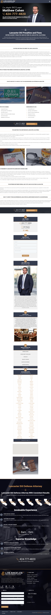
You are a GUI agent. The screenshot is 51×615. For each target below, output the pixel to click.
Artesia (31, 377)
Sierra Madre (31, 429)
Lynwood (31, 410)
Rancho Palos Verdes (31, 420)
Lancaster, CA (18, 204)
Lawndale (31, 407)
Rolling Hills (31, 422)
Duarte (20, 393)
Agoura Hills (20, 375)
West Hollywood (31, 436)
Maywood (19, 413)
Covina (31, 388)
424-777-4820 (15, 14)
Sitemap (3, 613)
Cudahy (19, 390)
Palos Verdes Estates (19, 417)
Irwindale (31, 401)
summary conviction (7, 73)
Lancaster (19, 407)
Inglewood (19, 401)
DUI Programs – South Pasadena (33, 581)
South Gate (19, 432)
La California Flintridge (19, 403)
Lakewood (31, 406)
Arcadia (19, 377)
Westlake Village (19, 438)
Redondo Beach (19, 422)
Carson (19, 385)
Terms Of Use (12, 611)
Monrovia (31, 413)
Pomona (19, 420)
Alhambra (31, 375)
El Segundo (19, 394)
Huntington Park (19, 400)
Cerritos (31, 385)
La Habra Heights (31, 403)
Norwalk (19, 416)
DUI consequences (38, 76)
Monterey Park (31, 414)
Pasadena (19, 419)
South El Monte (31, 430)
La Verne (19, 406)
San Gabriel (19, 426)
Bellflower (31, 381)
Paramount (31, 417)
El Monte (31, 393)
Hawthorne (31, 397)
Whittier (31, 438)
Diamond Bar (19, 391)
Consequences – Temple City (32, 576)
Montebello (19, 414)
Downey (31, 391)
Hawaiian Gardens (20, 397)
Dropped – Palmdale (30, 578)
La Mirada (19, 404)
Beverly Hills (20, 382)
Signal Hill (19, 430)
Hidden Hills (31, 398)
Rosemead (31, 423)
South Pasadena (31, 432)
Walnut (31, 435)
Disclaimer (19, 611)
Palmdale (31, 416)
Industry (31, 400)
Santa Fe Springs (31, 427)
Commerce (31, 387)
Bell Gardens (20, 381)
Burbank (19, 384)
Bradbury (31, 382)
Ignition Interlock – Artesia (32, 579)
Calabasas (31, 384)
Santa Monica (19, 429)
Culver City (31, 390)
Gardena (31, 394)
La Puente (31, 404)
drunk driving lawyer (32, 39)
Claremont (19, 387)
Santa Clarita (19, 427)
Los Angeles (20, 410)
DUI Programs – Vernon (31, 583)
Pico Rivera (31, 419)
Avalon (19, 378)
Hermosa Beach (19, 398)
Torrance (31, 433)
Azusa (31, 378)
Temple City (20, 433)
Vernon (19, 435)
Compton (19, 388)
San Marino (31, 426)
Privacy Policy (5, 611)
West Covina (20, 436)
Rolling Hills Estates (19, 423)
